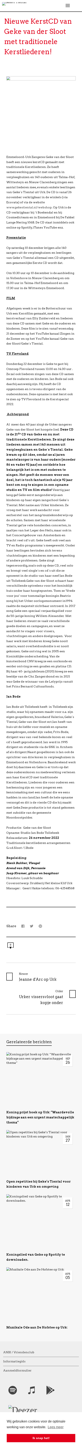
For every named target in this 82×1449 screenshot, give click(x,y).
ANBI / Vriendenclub (18, 1352)
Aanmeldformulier (17, 1370)
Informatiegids (14, 1361)
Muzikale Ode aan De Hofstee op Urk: (37, 1327)
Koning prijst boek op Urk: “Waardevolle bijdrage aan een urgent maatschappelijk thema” (40, 1117)
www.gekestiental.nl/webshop (29, 207)
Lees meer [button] (55, 1427)
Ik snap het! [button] (41, 1438)
